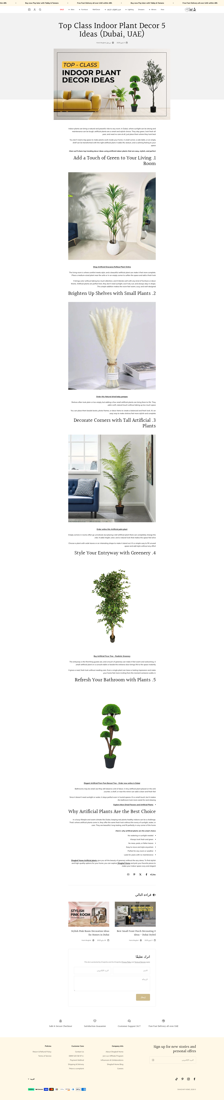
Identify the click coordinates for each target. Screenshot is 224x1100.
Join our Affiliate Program (113, 1056)
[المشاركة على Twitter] (140, 874)
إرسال (143, 997)
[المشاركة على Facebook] (146, 874)
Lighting (131, 9)
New (162, 9)
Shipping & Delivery (76, 1064)
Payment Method (77, 1060)
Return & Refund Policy (42, 1052)
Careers (120, 1068)
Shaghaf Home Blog (115, 1064)
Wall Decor (96, 9)
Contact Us (79, 1052)
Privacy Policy (126, 962)
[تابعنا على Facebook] (194, 1079)
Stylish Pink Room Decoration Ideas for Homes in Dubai (90, 933)
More (72, 9)
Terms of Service (140, 962)
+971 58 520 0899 (76, 1056)
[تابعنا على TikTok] (176, 1079)
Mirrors (153, 9)
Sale (62, 9)
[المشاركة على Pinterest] (134, 874)
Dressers (141, 9)
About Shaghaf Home (114, 1052)
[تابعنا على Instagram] (188, 1079)
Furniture (84, 9)
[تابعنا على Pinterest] (182, 1079)
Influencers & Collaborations (112, 1060)
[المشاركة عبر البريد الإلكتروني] (128, 874)
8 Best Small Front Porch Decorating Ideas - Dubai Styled (136, 933)
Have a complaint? (76, 1068)
